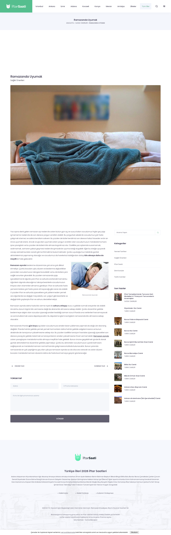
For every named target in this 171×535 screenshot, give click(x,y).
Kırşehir (51, 482)
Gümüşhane (82, 479)
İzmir (63, 6)
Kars (13, 482)
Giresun (74, 479)
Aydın (83, 477)
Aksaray (45, 477)
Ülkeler (133, 6)
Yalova (99, 485)
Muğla (94, 482)
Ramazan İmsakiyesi (99, 508)
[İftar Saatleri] (85, 458)
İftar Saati (118, 264)
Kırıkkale (38, 482)
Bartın (94, 477)
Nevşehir (104, 482)
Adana (74, 6)
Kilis (33, 482)
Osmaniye (122, 482)
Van (94, 485)
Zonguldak (113, 485)
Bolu (127, 477)
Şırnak (56, 485)
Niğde (110, 482)
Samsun (139, 482)
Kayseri (28, 482)
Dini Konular (119, 270)
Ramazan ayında (101, 336)
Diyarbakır (21, 479)
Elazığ (38, 479)
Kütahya (69, 482)
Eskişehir (58, 479)
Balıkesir (88, 477)
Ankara (52, 6)
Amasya (52, 477)
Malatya (76, 482)
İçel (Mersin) (103, 479)
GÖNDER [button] (60, 418)
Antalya (121, 6)
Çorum (157, 477)
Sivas (61, 485)
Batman (100, 477)
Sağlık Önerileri (81, 23)
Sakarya (132, 482)
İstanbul (39, 6)
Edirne (33, 479)
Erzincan (44, 479)
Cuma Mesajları (91, 520)
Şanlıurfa (147, 482)
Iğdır (110, 479)
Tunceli (86, 485)
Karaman (155, 479)
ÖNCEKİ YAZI (19, 366)
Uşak (91, 485)
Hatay (96, 479)
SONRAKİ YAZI (99, 366)
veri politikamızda (68, 532)
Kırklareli (44, 482)
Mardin (89, 482)
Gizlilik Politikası (83, 493)
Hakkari (90, 479)
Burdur (131, 477)
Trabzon (79, 485)
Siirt (152, 482)
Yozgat (105, 485)
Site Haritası (78, 520)
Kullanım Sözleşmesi (105, 493)
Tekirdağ (67, 485)
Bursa (137, 477)
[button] (156, 6)
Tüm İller (145, 6)
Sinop (157, 482)
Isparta (116, 479)
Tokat (73, 485)
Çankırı (151, 477)
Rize (127, 482)
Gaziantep (66, 479)
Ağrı (39, 477)
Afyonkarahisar (32, 477)
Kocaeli (85, 6)
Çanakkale (144, 477)
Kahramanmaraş (137, 479)
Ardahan (71, 477)
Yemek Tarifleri (120, 251)
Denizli (14, 479)
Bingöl (118, 477)
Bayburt (107, 477)
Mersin (109, 6)
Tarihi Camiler (120, 277)
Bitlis (123, 477)
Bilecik (113, 477)
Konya (97, 6)
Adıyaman (21, 477)
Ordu (115, 482)
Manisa (83, 482)
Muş (99, 482)
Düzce (28, 479)
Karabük (147, 479)
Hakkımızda (63, 493)
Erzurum (51, 479)
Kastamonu (20, 482)
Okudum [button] (134, 532)
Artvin (78, 477)
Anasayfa (70, 23)
